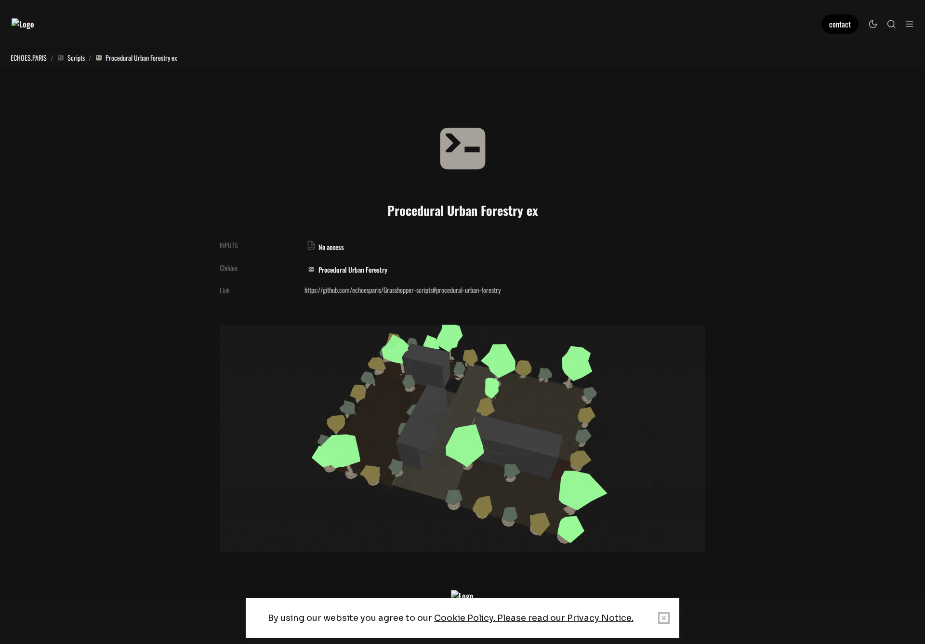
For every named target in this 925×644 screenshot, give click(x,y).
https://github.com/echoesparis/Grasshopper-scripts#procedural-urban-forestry (402, 290)
